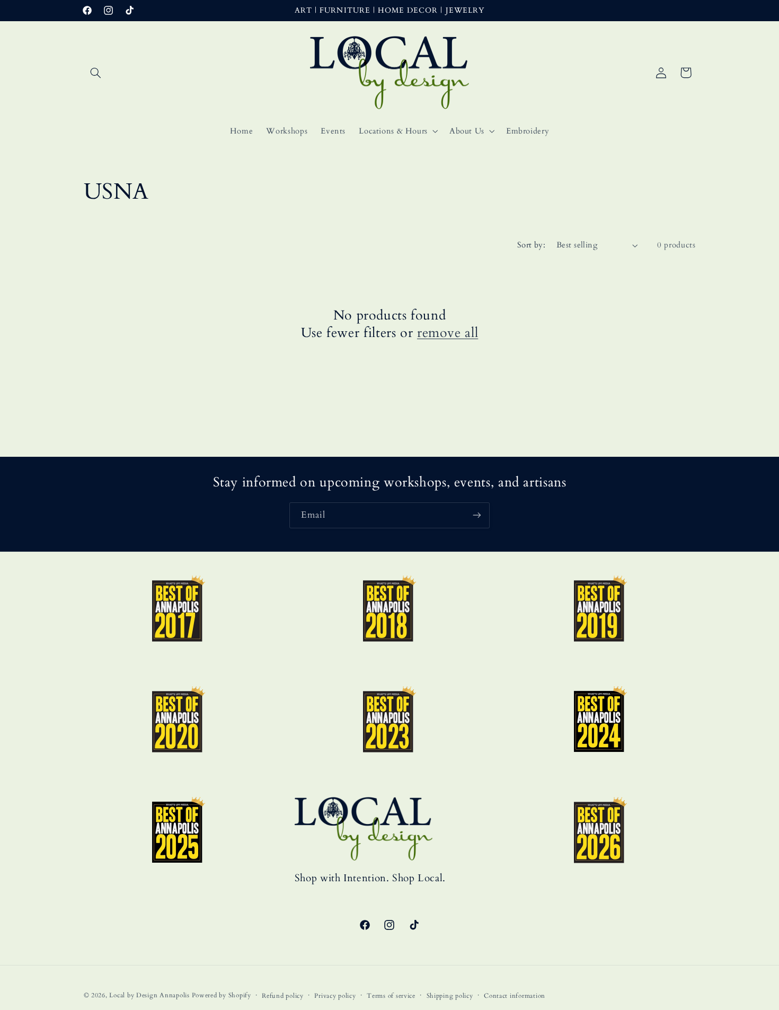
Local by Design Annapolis (149, 995)
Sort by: (531, 245)
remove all (447, 333)
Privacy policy (335, 996)
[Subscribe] (477, 515)
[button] (96, 72)
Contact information (514, 996)
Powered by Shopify (221, 995)
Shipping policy (450, 996)
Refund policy (283, 996)
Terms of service (391, 996)
